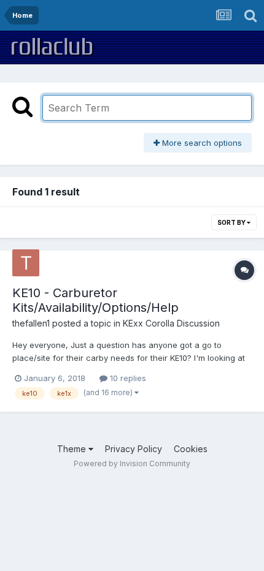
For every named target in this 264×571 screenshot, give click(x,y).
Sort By (232, 222)
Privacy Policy (133, 449)
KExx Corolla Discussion (171, 323)
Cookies (191, 449)
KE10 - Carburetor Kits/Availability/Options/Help (95, 300)
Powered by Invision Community (132, 463)
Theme (72, 449)
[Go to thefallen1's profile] (25, 262)
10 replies (126, 378)
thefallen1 (31, 323)
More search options (201, 143)
